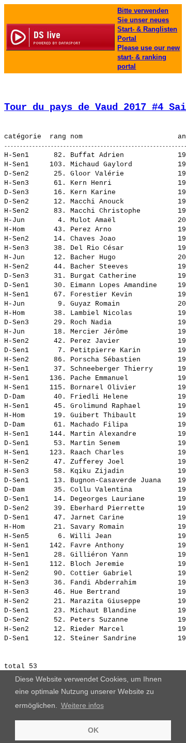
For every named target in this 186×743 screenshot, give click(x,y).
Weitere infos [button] (82, 705)
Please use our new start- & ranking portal (148, 57)
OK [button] (93, 730)
